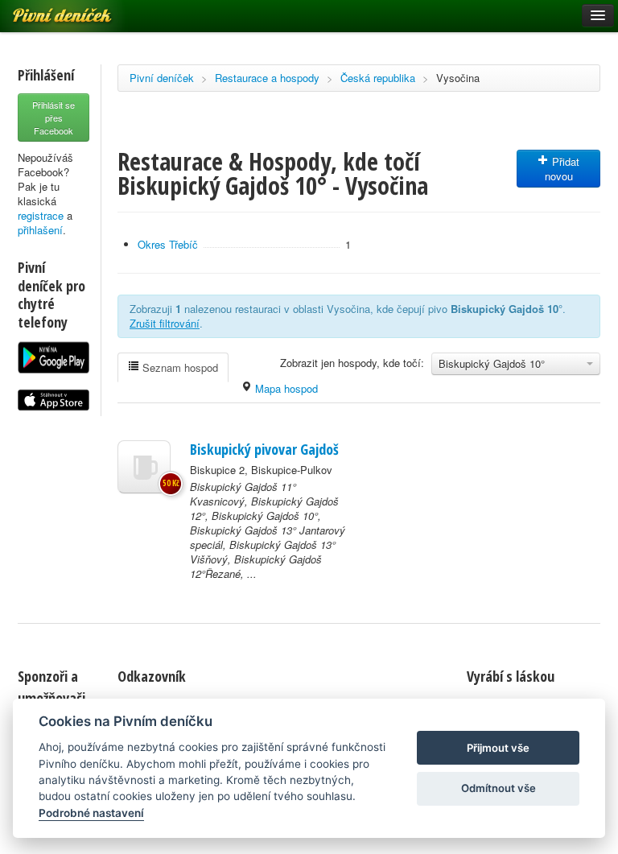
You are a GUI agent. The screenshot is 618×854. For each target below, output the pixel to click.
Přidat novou (562, 169)
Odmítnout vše (498, 788)
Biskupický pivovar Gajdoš (264, 449)
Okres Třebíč (168, 244)
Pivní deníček (162, 77)
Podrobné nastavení (91, 813)
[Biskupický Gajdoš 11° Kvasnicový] (144, 466)
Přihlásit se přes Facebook (53, 117)
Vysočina (458, 77)
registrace (41, 215)
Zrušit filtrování (165, 323)
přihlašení (40, 229)
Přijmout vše (498, 747)
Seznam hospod (178, 367)
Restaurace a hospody (267, 77)
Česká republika (377, 77)
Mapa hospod (285, 388)
